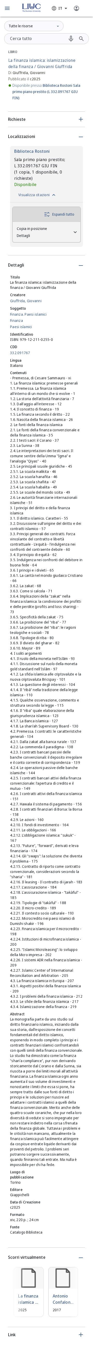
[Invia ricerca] (81, 39)
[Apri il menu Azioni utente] (76, 8)
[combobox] (59, 8)
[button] (7, 8)
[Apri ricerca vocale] (71, 39)
